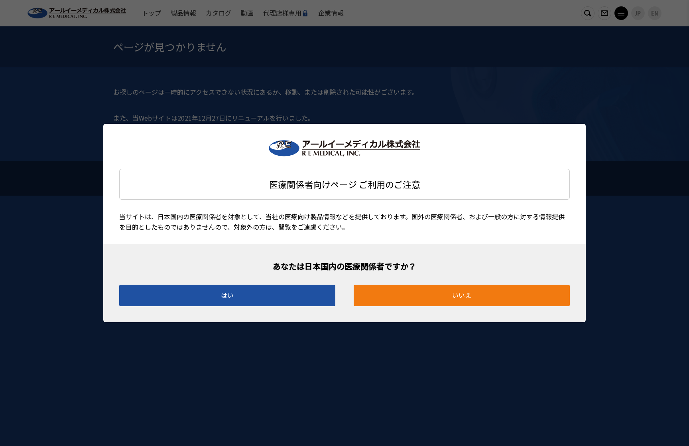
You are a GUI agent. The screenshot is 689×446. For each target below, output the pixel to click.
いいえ (461, 295)
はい (227, 295)
